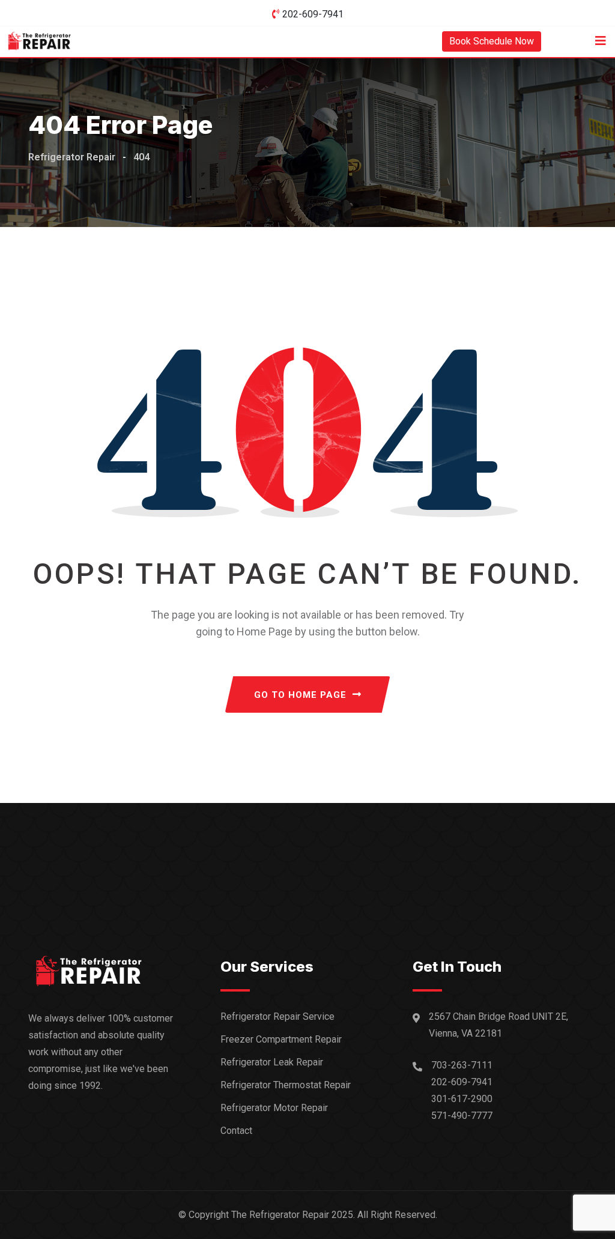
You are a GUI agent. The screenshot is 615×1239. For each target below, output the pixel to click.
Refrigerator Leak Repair (271, 1062)
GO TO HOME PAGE (300, 694)
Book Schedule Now (491, 41)
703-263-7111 (461, 1065)
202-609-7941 (313, 14)
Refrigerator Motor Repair (274, 1107)
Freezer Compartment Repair (281, 1039)
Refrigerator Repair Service (277, 1016)
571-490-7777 (461, 1115)
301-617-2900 (461, 1098)
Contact (236, 1130)
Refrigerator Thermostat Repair (285, 1085)
